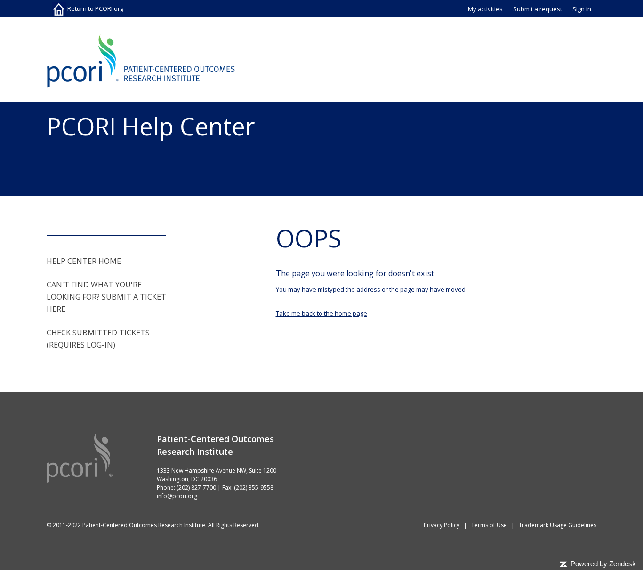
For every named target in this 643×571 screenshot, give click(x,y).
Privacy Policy (441, 525)
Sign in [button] (581, 9)
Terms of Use (489, 525)
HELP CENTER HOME (84, 261)
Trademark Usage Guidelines (557, 525)
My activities (485, 9)
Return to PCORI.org (94, 8)
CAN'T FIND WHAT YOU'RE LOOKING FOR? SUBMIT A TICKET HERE (106, 296)
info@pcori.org (177, 496)
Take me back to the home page (321, 313)
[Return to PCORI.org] (141, 61)
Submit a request (537, 9)
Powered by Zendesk (603, 564)
